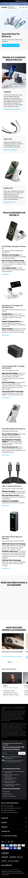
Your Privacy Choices (6, 873)
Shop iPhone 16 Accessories (11, 45)
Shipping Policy (4, 871)
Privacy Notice (8, 758)
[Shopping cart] (23, 7)
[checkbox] (3, 756)
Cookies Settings (5, 874)
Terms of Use (15, 756)
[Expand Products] (26, 818)
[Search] (20, 7)
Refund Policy (12, 871)
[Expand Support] (26, 827)
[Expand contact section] (26, 831)
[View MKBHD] (12, 678)
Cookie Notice (21, 873)
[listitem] (2, 842)
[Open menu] (26, 7)
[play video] (19, 680)
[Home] (9, 7)
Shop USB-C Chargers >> (11, 150)
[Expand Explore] (26, 822)
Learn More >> (6, 274)
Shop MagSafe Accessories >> (12, 109)
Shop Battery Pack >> (10, 202)
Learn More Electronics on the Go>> (12, 656)
